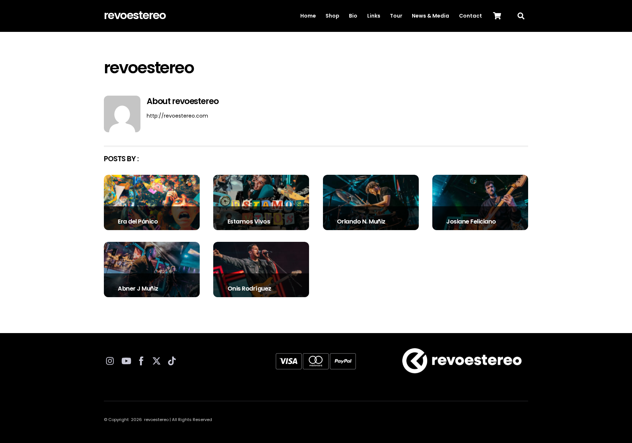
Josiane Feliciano (471, 221)
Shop (332, 15)
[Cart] (497, 15)
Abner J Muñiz (138, 288)
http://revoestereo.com (177, 115)
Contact (470, 15)
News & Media (430, 15)
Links (373, 15)
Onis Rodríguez (249, 288)
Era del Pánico (138, 221)
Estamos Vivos (248, 221)
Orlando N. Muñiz (361, 221)
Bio (353, 15)
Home (308, 15)
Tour (396, 15)
